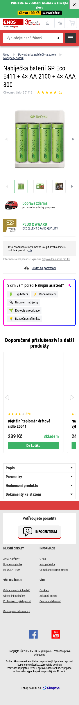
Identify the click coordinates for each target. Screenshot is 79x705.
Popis (10, 468)
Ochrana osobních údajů (16, 590)
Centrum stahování (50, 601)
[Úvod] (22, 23)
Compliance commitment (54, 569)
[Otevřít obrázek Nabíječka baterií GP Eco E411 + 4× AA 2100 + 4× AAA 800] (20, 186)
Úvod (6, 54)
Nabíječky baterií (13, 58)
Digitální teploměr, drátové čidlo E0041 (29, 424)
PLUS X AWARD (34, 224)
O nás (43, 558)
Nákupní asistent (48, 285)
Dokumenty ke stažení (23, 494)
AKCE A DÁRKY (11, 558)
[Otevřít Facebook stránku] (33, 633)
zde (30, 250)
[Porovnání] (60, 23)
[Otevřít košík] (72, 22)
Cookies (44, 590)
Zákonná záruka (48, 595)
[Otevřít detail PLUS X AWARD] (11, 226)
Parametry (14, 476)
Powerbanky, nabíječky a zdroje (37, 54)
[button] (70, 38)
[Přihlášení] (47, 23)
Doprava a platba (12, 564)
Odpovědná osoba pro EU (56, 259)
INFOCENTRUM (11, 569)
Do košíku (33, 445)
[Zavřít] (74, 4)
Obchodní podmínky (14, 595)
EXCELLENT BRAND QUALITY (40, 228)
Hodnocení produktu (22, 485)
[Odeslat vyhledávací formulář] (58, 38)
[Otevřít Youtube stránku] (56, 633)
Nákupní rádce (47, 564)
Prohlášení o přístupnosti (17, 601)
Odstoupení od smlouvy (16, 611)
